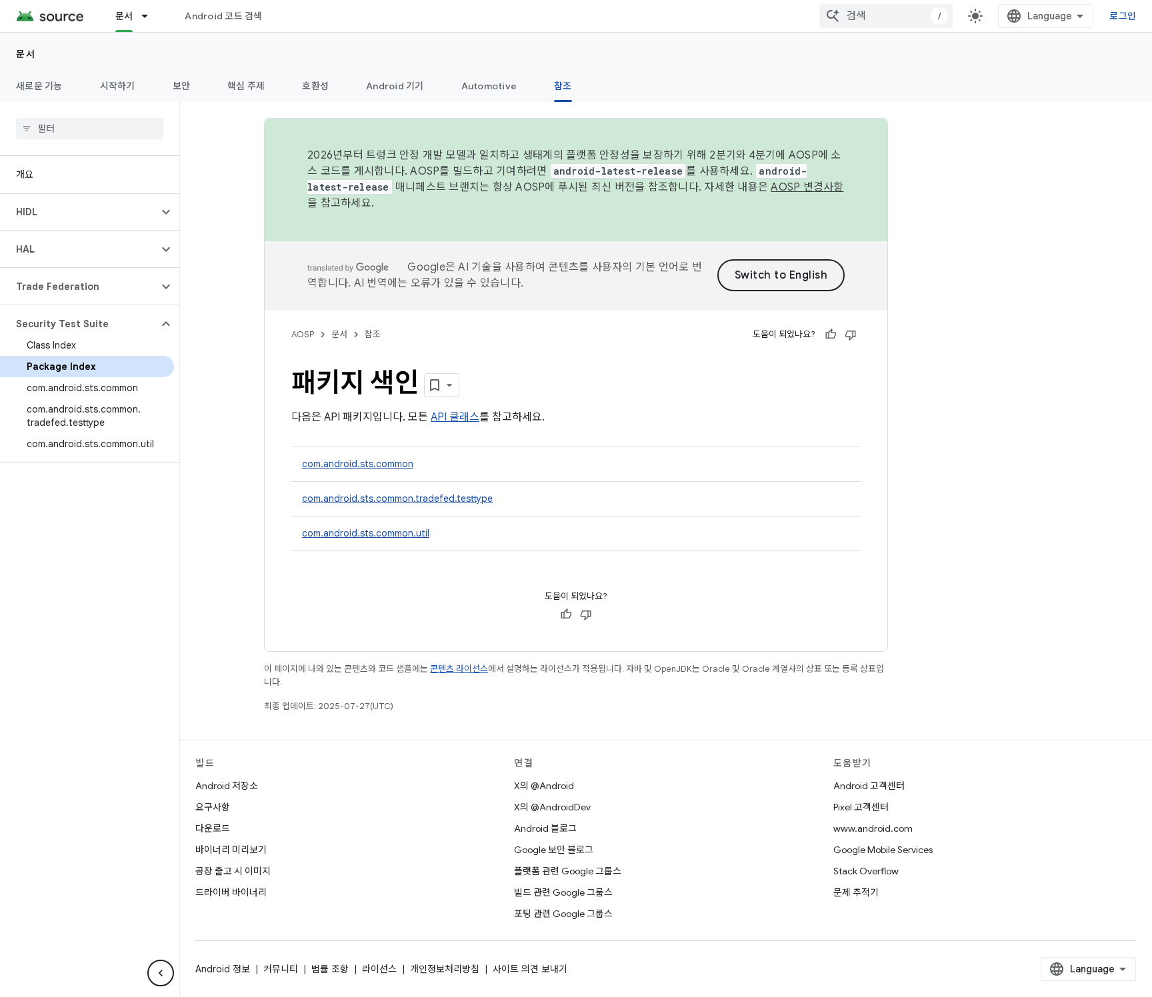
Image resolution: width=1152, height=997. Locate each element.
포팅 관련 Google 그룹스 (563, 914)
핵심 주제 (246, 86)
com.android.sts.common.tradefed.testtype (397, 498)
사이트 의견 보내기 (530, 969)
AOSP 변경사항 (807, 187)
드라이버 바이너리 (231, 892)
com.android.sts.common (357, 464)
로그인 (1122, 16)
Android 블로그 (545, 828)
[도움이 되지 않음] (851, 335)
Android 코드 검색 (223, 16)
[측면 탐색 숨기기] (160, 973)
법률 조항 (330, 969)
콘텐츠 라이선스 (459, 668)
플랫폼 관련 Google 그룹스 (567, 871)
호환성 (315, 86)
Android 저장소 (226, 786)
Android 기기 (395, 86)
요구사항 (212, 807)
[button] (79, 212)
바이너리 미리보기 (231, 850)
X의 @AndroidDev (552, 807)
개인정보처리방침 (444, 969)
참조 (563, 86)
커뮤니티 (280, 969)
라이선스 (379, 969)
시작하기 (117, 86)
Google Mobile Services (883, 850)
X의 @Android (544, 786)
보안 (182, 86)
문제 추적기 (856, 892)
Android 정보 (222, 969)
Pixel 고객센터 (861, 807)
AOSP (302, 334)
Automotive (489, 86)
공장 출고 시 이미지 (233, 871)
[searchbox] (89, 128)
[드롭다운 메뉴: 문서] (151, 16)
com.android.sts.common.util (365, 533)
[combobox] (886, 16)
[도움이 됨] (831, 335)
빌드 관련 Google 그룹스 (563, 892)
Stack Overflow (866, 871)
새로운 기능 (39, 86)
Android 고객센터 (869, 786)
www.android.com (873, 828)
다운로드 (212, 828)
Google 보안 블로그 (553, 850)
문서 (124, 16)
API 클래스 (455, 417)
